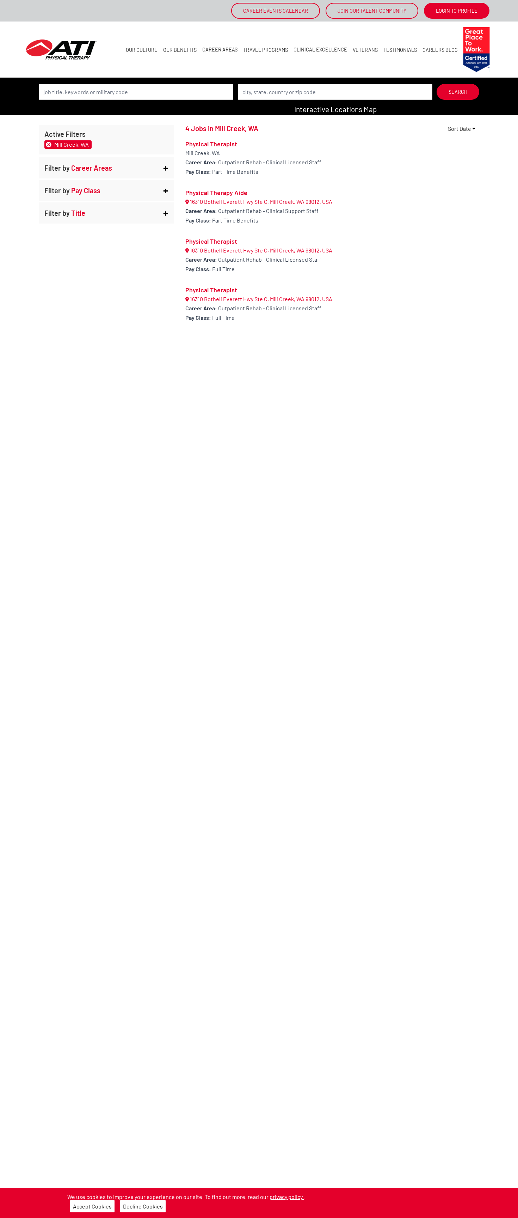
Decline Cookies (143, 1206)
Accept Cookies (92, 1206)
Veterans (365, 50)
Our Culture (142, 50)
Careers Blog (440, 50)
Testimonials (400, 50)
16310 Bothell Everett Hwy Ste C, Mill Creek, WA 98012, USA (260, 201)
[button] (106, 168)
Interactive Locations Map (335, 109)
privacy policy (287, 1196)
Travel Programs (265, 50)
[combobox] (136, 92)
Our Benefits (180, 50)
